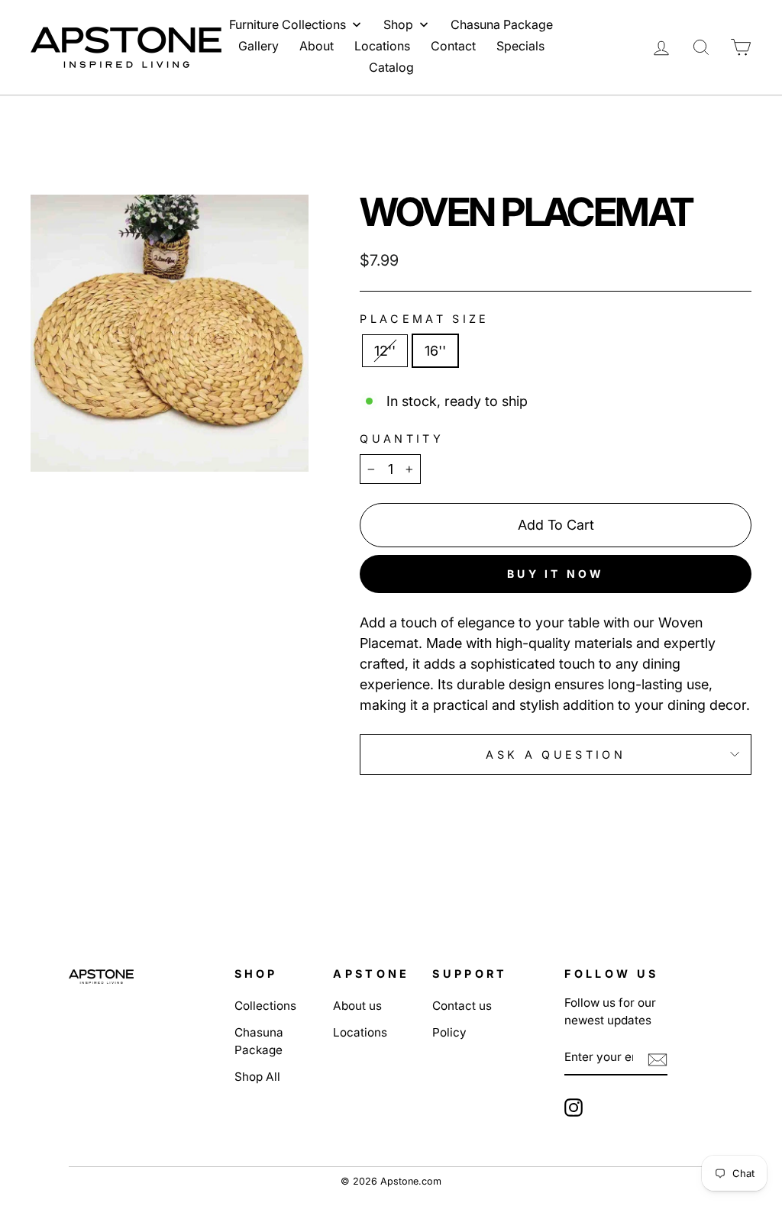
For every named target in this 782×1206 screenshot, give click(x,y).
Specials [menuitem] (520, 45)
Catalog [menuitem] (391, 67)
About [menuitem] (316, 45)
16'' (435, 351)
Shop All (257, 1076)
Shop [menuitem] (398, 24)
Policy (449, 1032)
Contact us (462, 1005)
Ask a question (555, 754)
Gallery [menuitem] (258, 45)
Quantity (402, 438)
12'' (385, 351)
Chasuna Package (258, 1041)
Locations (360, 1032)
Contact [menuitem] (453, 45)
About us (357, 1005)
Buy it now (555, 573)
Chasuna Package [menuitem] (502, 24)
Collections (265, 1005)
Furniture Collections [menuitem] (287, 24)
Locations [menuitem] (382, 45)
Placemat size (424, 318)
